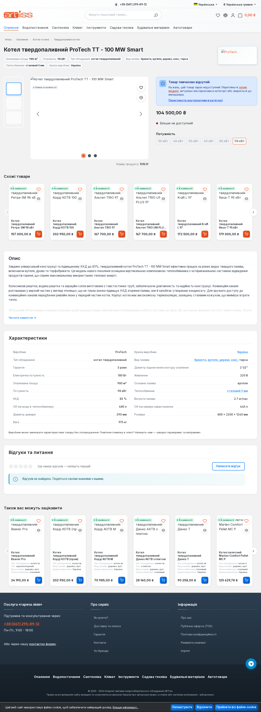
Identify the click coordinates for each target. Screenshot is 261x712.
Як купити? (101, 617)
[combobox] (118, 15)
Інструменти (128, 677)
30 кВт (164, 141)
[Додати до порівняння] (141, 97)
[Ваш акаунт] (233, 14)
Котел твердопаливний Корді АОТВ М (106, 556)
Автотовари (217, 677)
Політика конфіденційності (198, 634)
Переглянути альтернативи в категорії (196, 100)
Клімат (109, 677)
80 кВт (225, 141)
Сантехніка (92, 677)
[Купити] (38, 234)
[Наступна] (141, 114)
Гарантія (99, 634)
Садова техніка (154, 677)
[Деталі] (38, 580)
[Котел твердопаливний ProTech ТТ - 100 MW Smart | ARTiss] (89, 118)
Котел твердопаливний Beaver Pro (23, 556)
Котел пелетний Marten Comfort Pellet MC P (233, 556)
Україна (242, 352)
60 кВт (210, 141)
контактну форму (42, 644)
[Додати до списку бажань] (141, 87)
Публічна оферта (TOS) (196, 626)
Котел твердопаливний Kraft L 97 (193, 224)
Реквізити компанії (193, 642)
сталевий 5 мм (237, 390)
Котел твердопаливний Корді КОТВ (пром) (65, 556)
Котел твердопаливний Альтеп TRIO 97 (106, 224)
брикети (200, 359)
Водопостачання (66, 677)
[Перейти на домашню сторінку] (18, 14)
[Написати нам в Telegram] (251, 663)
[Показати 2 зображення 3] (89, 155)
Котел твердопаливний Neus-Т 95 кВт (231, 224)
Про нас (186, 617)
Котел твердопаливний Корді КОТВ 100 (64, 224)
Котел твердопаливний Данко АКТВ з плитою (151, 556)
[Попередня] (38, 114)
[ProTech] (237, 55)
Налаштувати (182, 707)
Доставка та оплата (107, 626)
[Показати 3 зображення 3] (95, 155)
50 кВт (194, 141)
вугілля (213, 359)
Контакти (100, 642)
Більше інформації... (125, 707)
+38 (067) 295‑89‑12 (21, 624)
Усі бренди (101, 650)
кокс (234, 359)
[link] (218, 14)
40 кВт (179, 141)
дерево (224, 359)
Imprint (185, 650)
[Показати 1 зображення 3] (83, 155)
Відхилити (204, 707)
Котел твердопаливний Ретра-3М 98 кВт (23, 224)
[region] (76, 118)
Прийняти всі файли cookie (236, 707)
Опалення (42, 677)
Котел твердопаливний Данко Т (189, 556)
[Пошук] (157, 15)
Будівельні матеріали (187, 677)
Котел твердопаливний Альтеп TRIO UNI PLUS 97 (150, 224)
